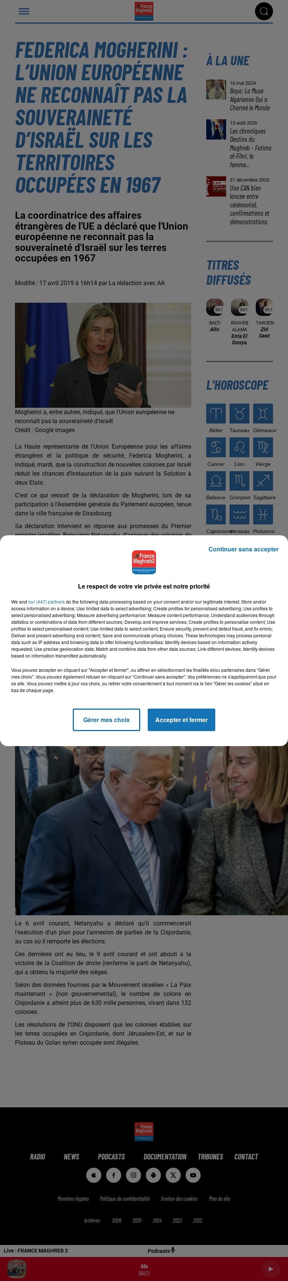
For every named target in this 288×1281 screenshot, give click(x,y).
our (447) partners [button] (46, 601)
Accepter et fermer (181, 719)
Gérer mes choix (106, 719)
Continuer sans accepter (243, 549)
